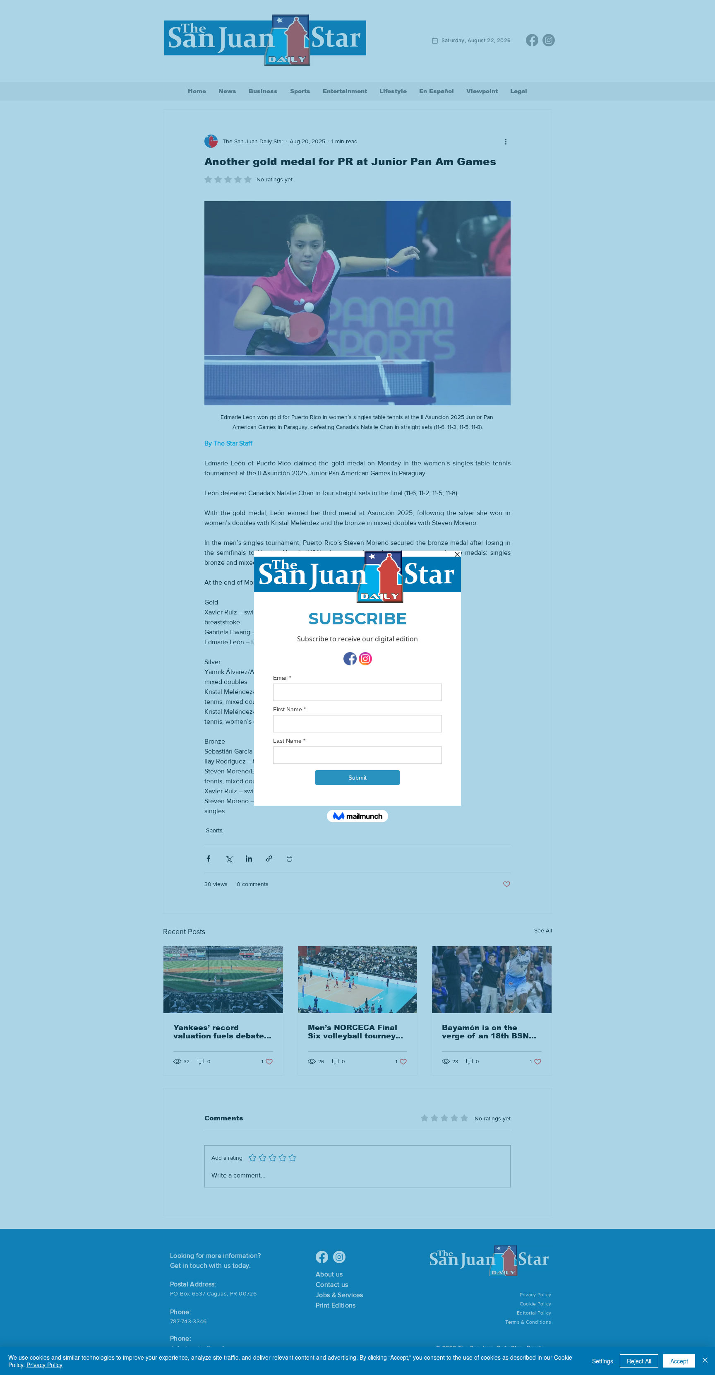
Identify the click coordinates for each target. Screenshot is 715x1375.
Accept (679, 1361)
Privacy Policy (44, 1365)
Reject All (639, 1361)
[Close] (705, 1360)
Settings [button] (602, 1361)
